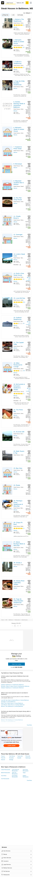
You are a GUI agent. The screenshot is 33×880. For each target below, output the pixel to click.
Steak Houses (17, 23)
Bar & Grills (23, 433)
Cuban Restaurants (5, 769)
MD (6, 619)
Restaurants (23, 23)
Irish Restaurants (5, 778)
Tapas (24, 772)
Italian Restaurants (25, 368)
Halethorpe (28, 757)
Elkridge (11, 759)
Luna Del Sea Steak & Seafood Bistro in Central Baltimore (15, 700)
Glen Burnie (12, 756)
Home (2, 619)
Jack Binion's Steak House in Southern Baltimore (12, 704)
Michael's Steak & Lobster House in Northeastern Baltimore (15, 686)
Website (15, 27)
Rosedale (11, 757)
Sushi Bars (3, 775)
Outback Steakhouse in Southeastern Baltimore (12, 684)
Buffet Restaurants (5, 772)
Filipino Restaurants (25, 776)
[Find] (27, 2)
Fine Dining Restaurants (15, 776)
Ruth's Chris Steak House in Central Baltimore (12, 703)
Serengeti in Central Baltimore (8, 701)
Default (28, 13)
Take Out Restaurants (15, 773)
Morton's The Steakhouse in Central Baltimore (12, 706)
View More (29, 725)
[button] (31, 3)
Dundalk (19, 757)
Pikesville (27, 756)
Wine (24, 346)
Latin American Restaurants (15, 770)
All (13, 15)
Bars (22, 321)
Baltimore (11, 619)
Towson (3, 756)
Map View (6, 15)
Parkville (3, 757)
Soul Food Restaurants (25, 770)
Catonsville (20, 756)
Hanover (3, 759)
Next (20, 626)
